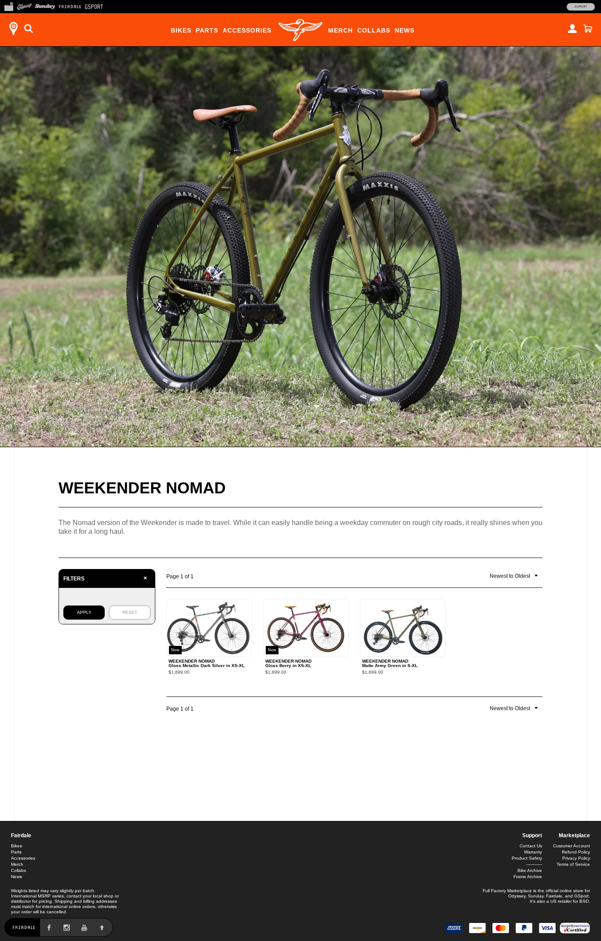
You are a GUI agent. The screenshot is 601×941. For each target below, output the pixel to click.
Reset (129, 612)
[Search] (28, 29)
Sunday (535, 896)
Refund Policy (576, 852)
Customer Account (571, 845)
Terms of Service (573, 864)
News (404, 30)
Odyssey (516, 896)
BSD (584, 901)
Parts (207, 30)
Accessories (247, 30)
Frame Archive (527, 876)
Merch (340, 30)
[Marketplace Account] (572, 29)
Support (581, 6)
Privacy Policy (576, 858)
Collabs (373, 30)
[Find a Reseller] (13, 29)
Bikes (181, 30)
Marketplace (574, 835)
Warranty (533, 852)
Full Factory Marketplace (507, 890)
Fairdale (21, 835)
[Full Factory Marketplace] (8, 6)
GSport (581, 896)
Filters (105, 578)
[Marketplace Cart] (588, 29)
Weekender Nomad (142, 488)
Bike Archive (529, 870)
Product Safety (527, 858)
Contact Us (531, 845)
